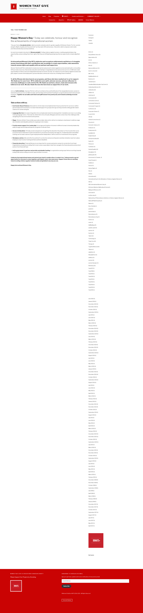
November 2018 (92, 482)
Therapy (90, 244)
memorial (90, 192)
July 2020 (90, 444)
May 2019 (90, 469)
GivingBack (91, 152)
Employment (91, 130)
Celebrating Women (93, 87)
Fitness (90, 143)
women (90, 260)
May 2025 (90, 320)
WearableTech (92, 254)
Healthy (90, 162)
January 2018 (91, 501)
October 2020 (92, 439)
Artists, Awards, (92, 62)
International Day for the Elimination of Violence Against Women (104, 179)
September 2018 (92, 488)
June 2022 (90, 388)
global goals (91, 154)
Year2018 (90, 271)
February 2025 (92, 325)
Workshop (91, 265)
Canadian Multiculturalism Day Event (97, 84)
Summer (90, 233)
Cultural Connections (93, 119)
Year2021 (90, 279)
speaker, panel (92, 227)
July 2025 (90, 315)
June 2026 (91, 298)
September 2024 (92, 333)
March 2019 (91, 474)
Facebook (90, 35)
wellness (90, 257)
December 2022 (92, 371)
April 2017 (90, 525)
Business (90, 79)
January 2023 (91, 369)
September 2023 (92, 352)
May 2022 (90, 390)
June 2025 (91, 317)
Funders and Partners (77, 16)
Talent (90, 236)
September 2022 (92, 379)
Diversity (90, 122)
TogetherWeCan (92, 246)
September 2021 (92, 412)
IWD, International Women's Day (96, 184)
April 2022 (90, 393)
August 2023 (91, 355)
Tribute (90, 249)
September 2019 (92, 458)
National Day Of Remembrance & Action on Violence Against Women (105, 198)
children (90, 92)
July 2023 (90, 358)
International (91, 176)
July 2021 (90, 417)
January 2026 (91, 301)
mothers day (91, 195)
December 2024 (92, 328)
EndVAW (90, 133)
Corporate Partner (93, 111)
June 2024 (91, 336)
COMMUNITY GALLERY (93, 16)
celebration (91, 89)
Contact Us (52, 20)
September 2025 (92, 312)
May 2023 (90, 363)
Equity (90, 141)
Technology (91, 238)
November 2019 (92, 452)
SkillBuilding (91, 225)
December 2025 (92, 304)
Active (90, 52)
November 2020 (92, 436)
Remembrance (92, 214)
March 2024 (91, 339)
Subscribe (66, 586)
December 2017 (92, 504)
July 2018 (90, 490)
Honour (90, 165)
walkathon (91, 252)
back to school (92, 71)
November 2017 (92, 507)
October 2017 (91, 509)
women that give (92, 263)
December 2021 (92, 404)
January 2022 (91, 401)
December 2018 (92, 479)
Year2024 (90, 287)
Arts (89, 65)
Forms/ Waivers (90, 20)
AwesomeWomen (92, 68)
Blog (49, 16)
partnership (91, 211)
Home (44, 16)
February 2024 (92, 342)
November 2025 (92, 306)
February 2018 (91, 498)
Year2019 (90, 273)
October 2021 (91, 409)
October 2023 (91, 350)
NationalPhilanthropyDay (94, 200)
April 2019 (90, 471)
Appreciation (91, 57)
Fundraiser (91, 146)
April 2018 (90, 493)
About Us (61, 20)
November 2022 (92, 374)
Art (89, 60)
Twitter (90, 40)
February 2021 (91, 431)
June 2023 (90, 360)
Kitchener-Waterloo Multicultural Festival (98, 187)
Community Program (93, 106)
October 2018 (91, 485)
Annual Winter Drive (93, 54)
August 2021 (91, 415)
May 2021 (90, 423)
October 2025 (91, 309)
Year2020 (90, 276)
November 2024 (92, 331)
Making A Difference (93, 190)
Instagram (91, 37)
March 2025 (91, 323)
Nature (90, 203)
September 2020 (92, 442)
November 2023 (92, 347)
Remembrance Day (93, 217)
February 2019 (91, 477)
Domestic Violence (93, 125)
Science (90, 219)
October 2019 (91, 455)
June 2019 (90, 466)
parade (90, 208)
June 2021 (90, 420)
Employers (91, 127)
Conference (91, 108)
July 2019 (90, 463)
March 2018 (91, 496)
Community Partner (93, 103)
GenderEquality (92, 149)
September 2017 (92, 512)
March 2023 (91, 366)
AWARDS (80, 20)
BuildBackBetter (92, 76)
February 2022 (92, 398)
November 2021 (92, 406)
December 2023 (92, 344)
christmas (90, 95)
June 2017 (90, 520)
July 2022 (90, 385)
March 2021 (91, 428)
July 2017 (90, 517)
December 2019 (92, 450)
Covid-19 (90, 114)
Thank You (91, 241)
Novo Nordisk (91, 206)
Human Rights (91, 168)
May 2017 (90, 523)
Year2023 (90, 284)
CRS (89, 116)
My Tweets (91, 555)
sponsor (90, 230)
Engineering (91, 135)
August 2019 (91, 461)
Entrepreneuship (92, 138)
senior (90, 222)
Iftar (89, 171)
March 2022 (91, 396)
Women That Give (34, 6)
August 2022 (91, 382)
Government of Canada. (94, 157)
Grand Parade (91, 160)
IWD (89, 181)
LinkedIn (90, 43)
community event (92, 100)
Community (91, 98)
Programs (56, 16)
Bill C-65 (90, 73)
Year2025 (90, 290)
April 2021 (90, 425)
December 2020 (92, 434)
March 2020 (91, 447)
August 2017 (91, 515)
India (89, 173)
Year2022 (90, 281)
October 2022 (91, 377)
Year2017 (90, 268)
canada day (91, 81)
